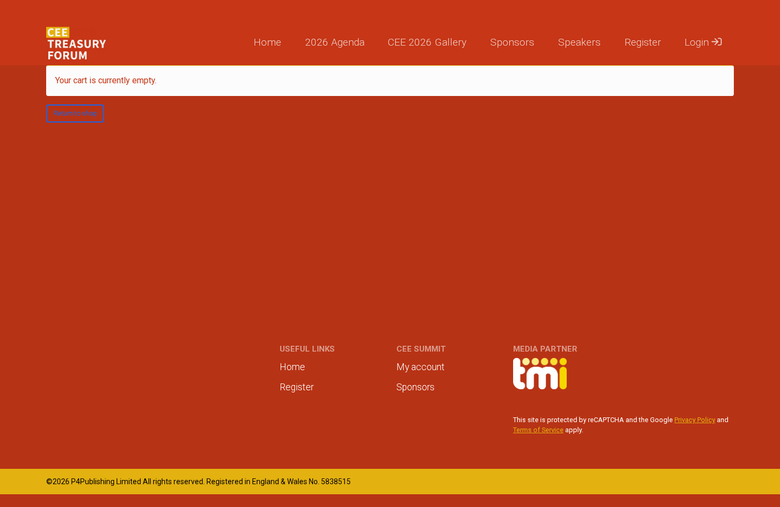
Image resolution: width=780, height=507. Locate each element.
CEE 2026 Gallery (427, 42)
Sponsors (512, 42)
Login (698, 42)
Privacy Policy (694, 420)
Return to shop (75, 113)
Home (267, 42)
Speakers (579, 42)
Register (643, 42)
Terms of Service (538, 430)
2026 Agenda (335, 42)
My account (420, 367)
